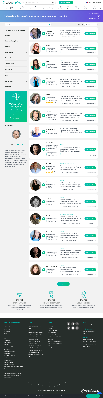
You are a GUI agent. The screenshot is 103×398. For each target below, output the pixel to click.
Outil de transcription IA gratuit (12, 373)
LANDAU (6, 344)
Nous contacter (52, 332)
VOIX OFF (7, 326)
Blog (29, 328)
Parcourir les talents (11, 8)
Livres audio (76, 8)
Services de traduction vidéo (12, 371)
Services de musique (9, 368)
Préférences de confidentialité (74, 396)
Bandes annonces (9, 364)
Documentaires (8, 362)
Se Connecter (97, 2)
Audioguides (7, 358)
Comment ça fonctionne (34, 326)
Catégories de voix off (34, 345)
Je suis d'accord (93, 396)
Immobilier (7, 353)
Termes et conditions (53, 334)
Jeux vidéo (7, 340)
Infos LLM (50, 348)
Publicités (7, 329)
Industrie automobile (10, 355)
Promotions (23, 8)
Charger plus (63, 284)
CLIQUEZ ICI (16, 118)
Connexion (50, 326)
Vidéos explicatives (9, 336)
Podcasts (94, 8)
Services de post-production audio (13, 366)
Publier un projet (66, 2)
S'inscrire (50, 328)
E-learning (7, 331)
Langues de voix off (33, 339)
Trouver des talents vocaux (35, 337)
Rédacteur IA (7, 377)
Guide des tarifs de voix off (35, 332)
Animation (85, 8)
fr (89, 2)
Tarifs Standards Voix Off (35, 334)
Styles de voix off (33, 348)
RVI (68, 8)
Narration (61, 8)
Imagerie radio (8, 360)
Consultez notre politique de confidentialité (50, 396)
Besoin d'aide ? (93, 18)
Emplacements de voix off (35, 350)
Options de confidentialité (55, 341)
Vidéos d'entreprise (35, 8)
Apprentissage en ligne (49, 8)
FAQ (29, 330)
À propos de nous (52, 330)
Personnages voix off (34, 352)
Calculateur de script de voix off (12, 375)
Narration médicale (9, 351)
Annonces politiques (9, 347)
